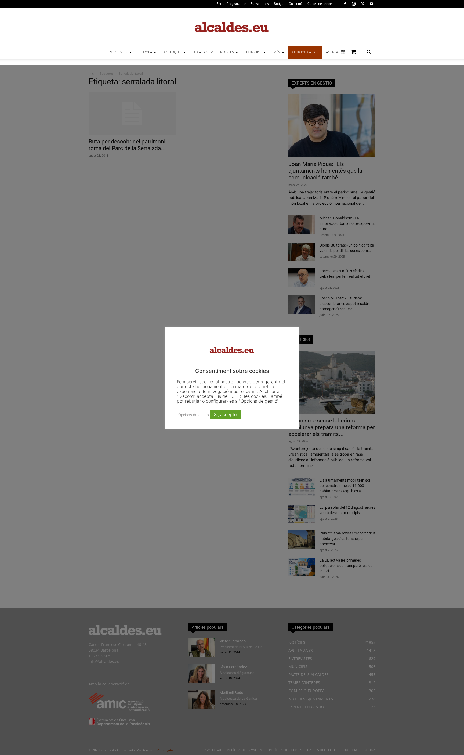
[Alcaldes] (232, 27)
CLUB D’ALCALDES (305, 52)
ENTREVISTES (118, 52)
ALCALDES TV (203, 52)
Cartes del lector (319, 3)
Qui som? (295, 3)
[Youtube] (371, 4)
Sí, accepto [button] (225, 414)
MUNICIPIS (254, 52)
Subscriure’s (260, 3)
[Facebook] (345, 4)
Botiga (279, 3)
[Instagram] (354, 4)
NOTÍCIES (227, 52)
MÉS (277, 52)
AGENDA (332, 52)
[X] (362, 4)
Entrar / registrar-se (231, 3)
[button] (369, 52)
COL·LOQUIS (173, 52)
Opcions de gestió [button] (193, 415)
